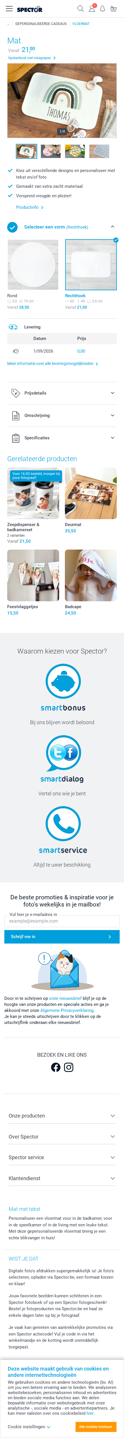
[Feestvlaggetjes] (33, 575)
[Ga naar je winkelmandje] (113, 8)
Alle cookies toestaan (95, 1427)
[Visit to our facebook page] (56, 1067)
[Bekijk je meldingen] (102, 8)
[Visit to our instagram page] (69, 1067)
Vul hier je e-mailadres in (33, 914)
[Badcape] (91, 575)
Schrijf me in (23, 936)
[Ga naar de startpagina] (36, 8)
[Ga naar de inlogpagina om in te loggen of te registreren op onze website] (91, 8)
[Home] (8, 24)
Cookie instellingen (26, 1426)
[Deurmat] (91, 493)
